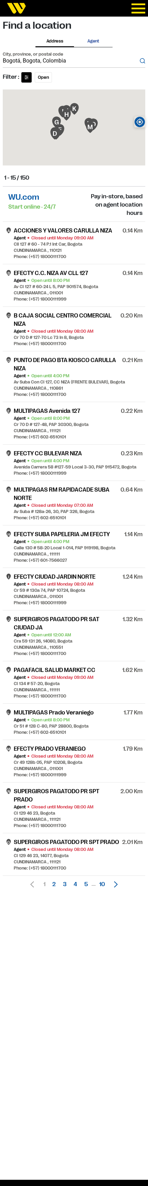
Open (43, 77)
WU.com (23, 197)
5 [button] (86, 884)
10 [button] (102, 884)
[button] (114, 884)
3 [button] (64, 884)
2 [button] (54, 884)
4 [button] (75, 884)
